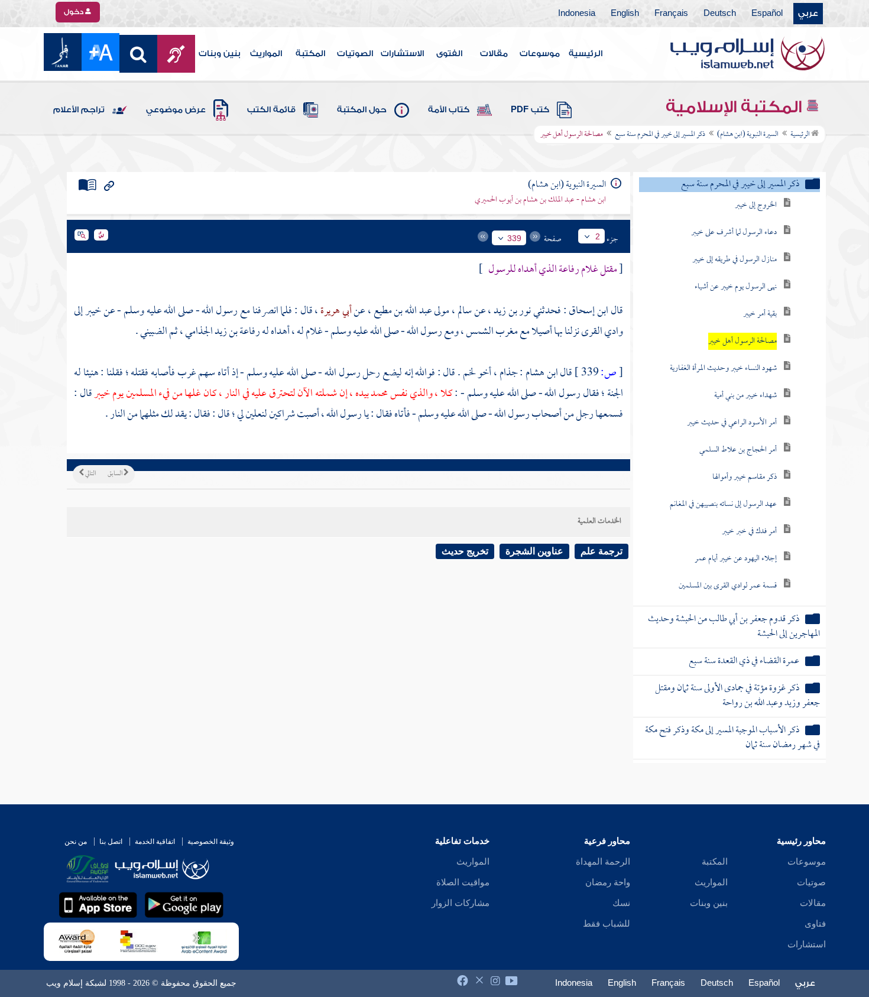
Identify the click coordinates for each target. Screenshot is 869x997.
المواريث (266, 54)
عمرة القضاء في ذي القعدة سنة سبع (744, 661)
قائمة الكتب (271, 110)
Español (767, 13)
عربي (808, 13)
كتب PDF (530, 110)
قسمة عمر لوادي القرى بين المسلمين (728, 586)
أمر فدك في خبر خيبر (749, 531)
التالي (90, 474)
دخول (74, 12)
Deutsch (719, 13)
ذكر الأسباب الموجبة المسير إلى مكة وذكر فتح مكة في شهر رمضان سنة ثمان (732, 738)
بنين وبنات (220, 54)
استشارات (806, 944)
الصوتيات (355, 54)
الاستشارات (402, 54)
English (625, 13)
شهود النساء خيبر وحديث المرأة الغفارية (723, 368)
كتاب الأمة (448, 110)
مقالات (494, 54)
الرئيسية (585, 54)
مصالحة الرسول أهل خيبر (742, 341)
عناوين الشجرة (534, 551)
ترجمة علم (601, 551)
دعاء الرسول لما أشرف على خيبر (734, 232)
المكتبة (310, 54)
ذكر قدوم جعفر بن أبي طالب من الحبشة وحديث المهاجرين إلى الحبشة (734, 627)
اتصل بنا (110, 841)
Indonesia (576, 13)
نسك (621, 903)
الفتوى (449, 54)
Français (671, 13)
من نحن (75, 841)
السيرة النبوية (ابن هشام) (748, 134)
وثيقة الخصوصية (210, 841)
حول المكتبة (362, 110)
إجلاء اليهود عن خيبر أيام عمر (736, 558)
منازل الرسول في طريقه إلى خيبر (734, 259)
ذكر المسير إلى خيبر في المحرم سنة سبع (660, 134)
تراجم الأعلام (79, 110)
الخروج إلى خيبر (756, 205)
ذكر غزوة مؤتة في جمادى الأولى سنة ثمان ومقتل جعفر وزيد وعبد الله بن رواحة (737, 696)
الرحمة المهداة (603, 861)
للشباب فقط (606, 923)
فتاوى (815, 923)
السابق (116, 474)
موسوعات (540, 54)
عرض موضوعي (176, 110)
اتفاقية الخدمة (155, 841)
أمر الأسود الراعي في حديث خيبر (732, 422)
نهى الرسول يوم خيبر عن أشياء (736, 286)
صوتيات (811, 882)
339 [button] (514, 238)
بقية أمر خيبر (760, 314)
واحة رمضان (607, 882)
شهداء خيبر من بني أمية (745, 395)
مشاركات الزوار (460, 903)
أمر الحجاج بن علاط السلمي (738, 450)
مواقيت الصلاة (462, 882)
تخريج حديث (465, 551)
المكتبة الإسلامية (736, 107)
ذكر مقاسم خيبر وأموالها (744, 477)
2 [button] (597, 236)
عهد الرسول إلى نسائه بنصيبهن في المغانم (723, 504)
